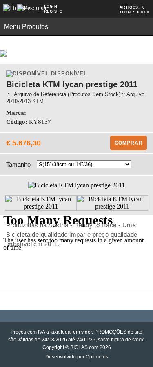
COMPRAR (129, 143)
